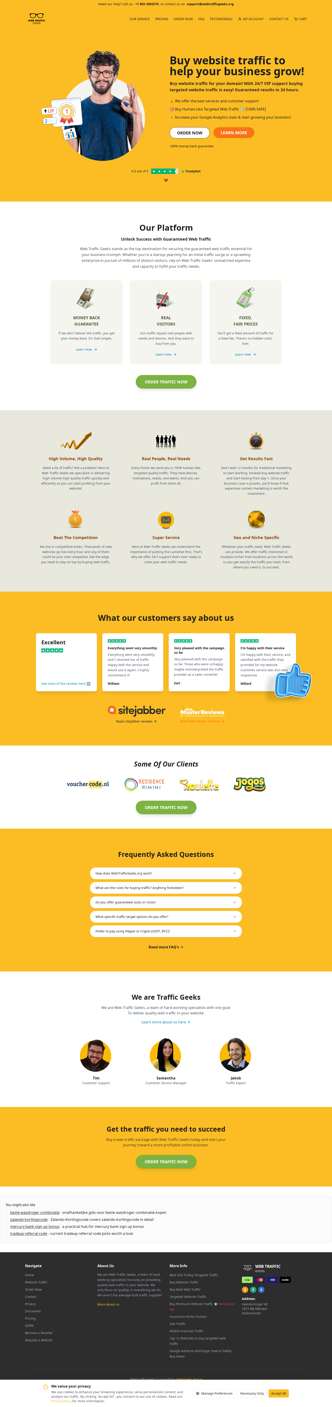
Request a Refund (38, 1340)
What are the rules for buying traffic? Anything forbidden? (140, 888)
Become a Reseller (39, 1333)
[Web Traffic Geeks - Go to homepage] (36, 19)
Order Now (33, 1289)
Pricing (30, 1318)
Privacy (30, 1304)
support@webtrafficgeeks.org (210, 4)
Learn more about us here (163, 1022)
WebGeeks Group (189, 1379)
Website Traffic (36, 1282)
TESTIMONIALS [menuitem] (221, 19)
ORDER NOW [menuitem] (183, 19)
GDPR (29, 1325)
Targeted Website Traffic (188, 1296)
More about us (108, 1304)
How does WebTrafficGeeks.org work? (124, 873)
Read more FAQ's (164, 947)
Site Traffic (177, 1324)
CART (303, 19)
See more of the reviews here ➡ (65, 683)
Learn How (84, 349)
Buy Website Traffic (184, 1282)
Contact (31, 1296)
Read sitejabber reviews (134, 721)
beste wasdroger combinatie (34, 1212)
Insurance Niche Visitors (188, 1316)
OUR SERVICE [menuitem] (140, 19)
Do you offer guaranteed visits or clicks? (126, 902)
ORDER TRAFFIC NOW (166, 382)
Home (29, 1275)
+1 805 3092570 (147, 4)
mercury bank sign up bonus (34, 1226)
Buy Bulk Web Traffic (185, 1289)
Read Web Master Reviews (200, 721)
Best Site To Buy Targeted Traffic (194, 1275)
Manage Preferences (217, 1393)
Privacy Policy (61, 1401)
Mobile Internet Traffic (186, 1331)
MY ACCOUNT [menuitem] (253, 19)
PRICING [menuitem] (161, 19)
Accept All (278, 1393)
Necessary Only (252, 1393)
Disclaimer (33, 1311)
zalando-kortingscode (29, 1219)
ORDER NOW (189, 133)
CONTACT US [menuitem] (279, 19)
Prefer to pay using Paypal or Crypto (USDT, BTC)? (133, 931)
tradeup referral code (28, 1233)
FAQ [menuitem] (201, 19)
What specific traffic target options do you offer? (132, 917)
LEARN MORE (234, 132)
